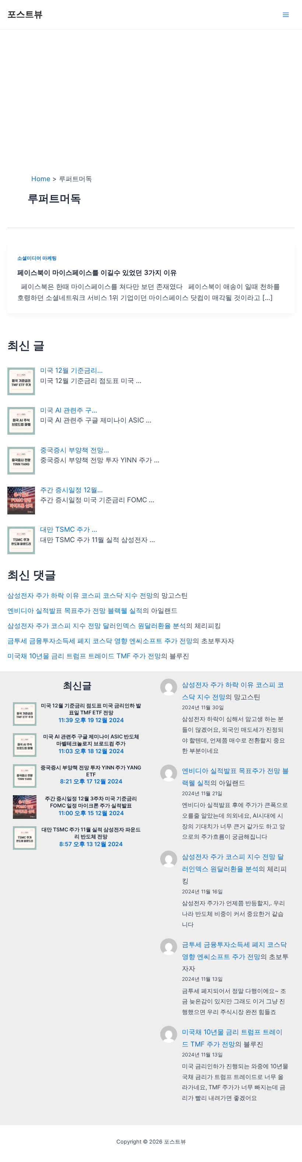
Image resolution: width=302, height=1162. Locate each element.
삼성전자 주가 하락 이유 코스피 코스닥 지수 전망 (80, 595)
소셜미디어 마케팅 (37, 258)
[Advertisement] (151, 85)
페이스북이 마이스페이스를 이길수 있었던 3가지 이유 (97, 272)
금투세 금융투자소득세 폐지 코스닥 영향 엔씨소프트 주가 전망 (100, 641)
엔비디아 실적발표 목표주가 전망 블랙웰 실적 (75, 610)
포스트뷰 (25, 14)
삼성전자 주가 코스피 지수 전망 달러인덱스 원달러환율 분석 (96, 625)
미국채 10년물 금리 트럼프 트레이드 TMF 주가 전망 (84, 656)
